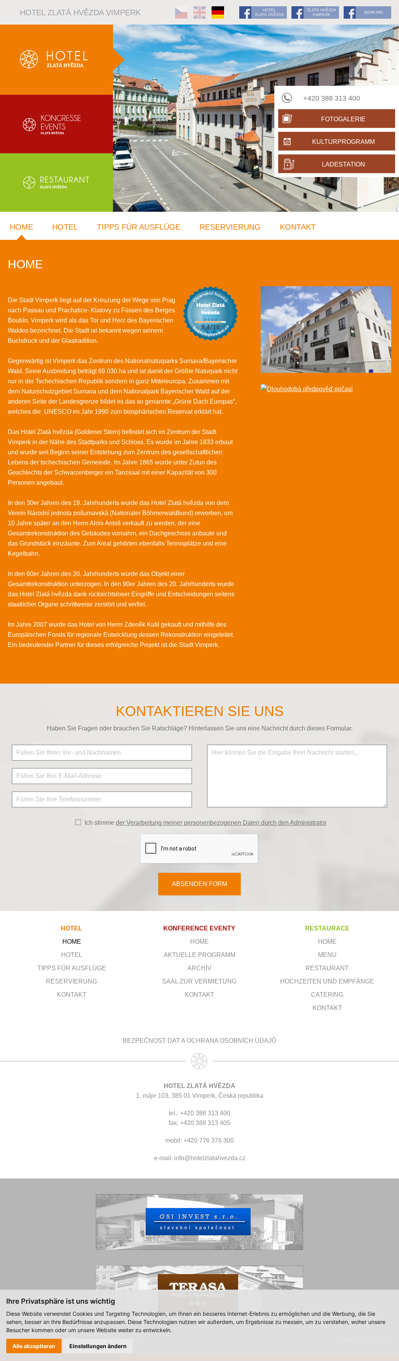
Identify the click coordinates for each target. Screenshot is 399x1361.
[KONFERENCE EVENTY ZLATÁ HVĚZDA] (56, 124)
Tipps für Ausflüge (138, 227)
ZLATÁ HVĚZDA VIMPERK (321, 12)
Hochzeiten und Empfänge (327, 981)
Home (21, 227)
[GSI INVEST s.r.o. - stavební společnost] (199, 1222)
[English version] (199, 12)
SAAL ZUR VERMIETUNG (199, 981)
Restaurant (327, 968)
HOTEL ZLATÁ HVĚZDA (269, 12)
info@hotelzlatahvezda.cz (209, 1158)
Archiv (199, 968)
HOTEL (71, 928)
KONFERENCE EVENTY (199, 928)
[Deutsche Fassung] (218, 12)
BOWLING (373, 12)
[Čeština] (181, 12)
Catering (327, 994)
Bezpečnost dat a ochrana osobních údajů (199, 1040)
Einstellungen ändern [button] (98, 1346)
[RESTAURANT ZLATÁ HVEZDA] (56, 182)
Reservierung (230, 227)
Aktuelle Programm (199, 955)
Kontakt (298, 227)
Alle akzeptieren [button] (33, 1346)
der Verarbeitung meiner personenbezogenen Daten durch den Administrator (221, 822)
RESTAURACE (327, 928)
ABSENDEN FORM (199, 884)
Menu (327, 955)
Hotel (65, 227)
